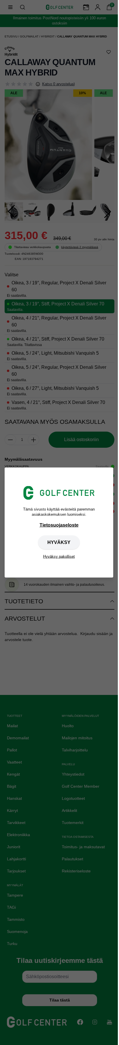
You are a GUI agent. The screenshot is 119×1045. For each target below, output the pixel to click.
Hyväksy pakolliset (59, 556)
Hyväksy (58, 542)
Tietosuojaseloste (59, 525)
